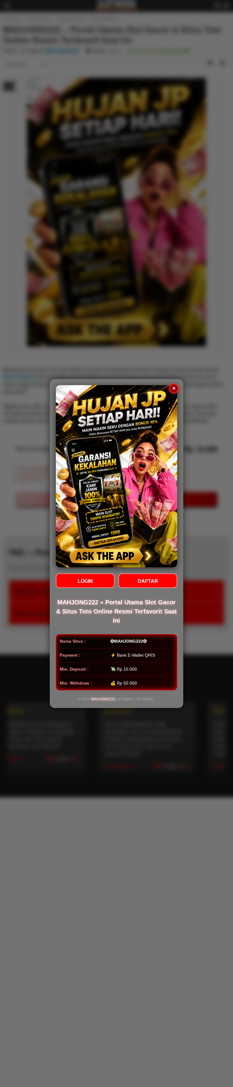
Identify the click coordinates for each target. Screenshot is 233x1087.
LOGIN (85, 581)
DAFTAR (148, 581)
